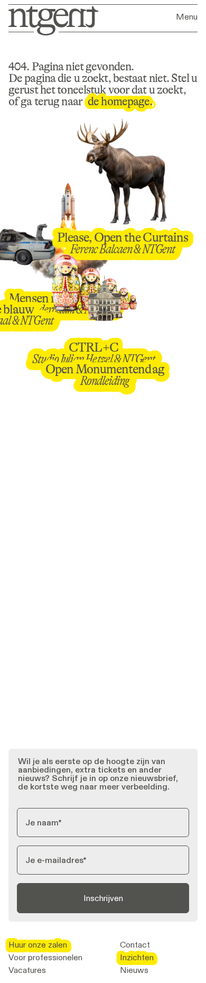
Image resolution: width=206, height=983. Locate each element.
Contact (135, 945)
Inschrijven (103, 898)
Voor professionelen (45, 957)
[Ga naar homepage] (49, 19)
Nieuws (134, 970)
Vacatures (27, 970)
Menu (187, 17)
